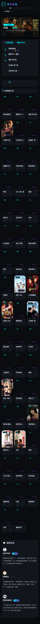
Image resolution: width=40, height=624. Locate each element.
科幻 (14, 8)
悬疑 (20, 8)
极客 (30, 8)
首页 (10, 8)
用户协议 (29, 620)
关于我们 (23, 620)
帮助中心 (36, 620)
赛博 (17, 8)
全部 (10, 82)
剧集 (23, 8)
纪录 (27, 8)
